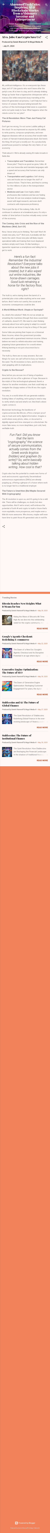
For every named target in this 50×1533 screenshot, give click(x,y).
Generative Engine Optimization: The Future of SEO (20, 671)
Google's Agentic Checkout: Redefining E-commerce (17, 638)
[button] (46, 38)
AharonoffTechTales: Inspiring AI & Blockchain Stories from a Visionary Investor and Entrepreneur (25, 11)
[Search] (46, 5)
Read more (42, 628)
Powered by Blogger (26, 1523)
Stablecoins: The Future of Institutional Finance (16, 737)
